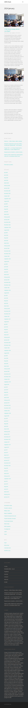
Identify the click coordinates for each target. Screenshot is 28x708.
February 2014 (7, 494)
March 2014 (6, 491)
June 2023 (6, 266)
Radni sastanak (7, 526)
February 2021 (7, 337)
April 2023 (6, 272)
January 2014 (6, 497)
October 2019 (6, 379)
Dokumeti (6, 574)
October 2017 (6, 442)
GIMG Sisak (7, 2)
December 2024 (7, 222)
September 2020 (7, 350)
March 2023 (6, 274)
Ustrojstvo (6, 576)
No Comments (18, 32)
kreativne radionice (8, 508)
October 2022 (6, 287)
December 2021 (7, 311)
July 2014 (6, 481)
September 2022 (7, 290)
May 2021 (6, 329)
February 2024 (7, 245)
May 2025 (6, 209)
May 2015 (6, 468)
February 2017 (7, 457)
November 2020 (7, 345)
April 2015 (6, 470)
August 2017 (6, 447)
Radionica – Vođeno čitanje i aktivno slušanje (13, 141)
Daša (8, 32)
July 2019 (6, 387)
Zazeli (5, 534)
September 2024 (7, 227)
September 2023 (7, 258)
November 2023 (7, 253)
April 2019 (6, 395)
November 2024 (7, 224)
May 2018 (6, 423)
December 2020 (7, 342)
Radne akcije (6, 523)
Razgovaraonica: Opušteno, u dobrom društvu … (13, 152)
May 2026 (6, 177)
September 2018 (7, 413)
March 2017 (6, 455)
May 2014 (6, 486)
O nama (5, 566)
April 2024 (6, 240)
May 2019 (6, 392)
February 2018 (7, 431)
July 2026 (6, 172)
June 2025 (6, 206)
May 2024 (6, 237)
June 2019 (6, 389)
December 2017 (7, 436)
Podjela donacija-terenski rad (10, 515)
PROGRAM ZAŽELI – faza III (9, 569)
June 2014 (6, 483)
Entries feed (6, 545)
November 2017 (7, 439)
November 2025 (7, 193)
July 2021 (6, 324)
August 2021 (6, 321)
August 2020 (6, 353)
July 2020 (6, 355)
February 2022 (7, 308)
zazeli (5, 531)
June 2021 (6, 326)
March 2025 (6, 214)
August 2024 (6, 230)
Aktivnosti (6, 579)
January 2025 (6, 219)
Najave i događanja (12, 32)
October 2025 (6, 196)
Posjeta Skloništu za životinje (10, 518)
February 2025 (7, 217)
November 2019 (7, 376)
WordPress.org (7, 550)
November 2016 (7, 465)
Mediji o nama (7, 510)
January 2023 (6, 279)
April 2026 (6, 180)
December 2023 (7, 251)
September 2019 (7, 381)
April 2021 (6, 332)
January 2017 (6, 460)
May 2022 (6, 300)
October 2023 (6, 256)
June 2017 (6, 452)
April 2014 (6, 489)
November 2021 (7, 313)
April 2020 (6, 363)
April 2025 (6, 211)
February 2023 (7, 277)
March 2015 (6, 473)
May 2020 (6, 360)
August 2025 (6, 201)
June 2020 (6, 358)
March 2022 (6, 306)
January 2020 (6, 371)
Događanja (6, 571)
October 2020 (6, 347)
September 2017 (7, 444)
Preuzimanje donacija (8, 521)
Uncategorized (7, 529)
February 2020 (7, 368)
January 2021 (6, 340)
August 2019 (6, 384)
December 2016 (7, 463)
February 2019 (7, 400)
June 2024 (6, 235)
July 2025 (6, 203)
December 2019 (7, 374)
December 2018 (7, 405)
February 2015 (7, 476)
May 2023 (6, 269)
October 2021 (6, 316)
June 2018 (6, 421)
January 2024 (6, 248)
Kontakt (5, 582)
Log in (5, 542)
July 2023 (6, 264)
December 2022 (7, 282)
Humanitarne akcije (8, 505)
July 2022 (6, 295)
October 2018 (6, 410)
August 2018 (6, 415)
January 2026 (6, 188)
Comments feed (7, 547)
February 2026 (7, 185)
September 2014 (7, 478)
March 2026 (6, 183)
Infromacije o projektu (8, 164)
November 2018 (7, 408)
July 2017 (6, 449)
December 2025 (7, 190)
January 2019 (6, 402)
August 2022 (6, 292)
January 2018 (6, 434)
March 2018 (6, 429)
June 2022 (6, 298)
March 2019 (6, 397)
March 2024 (6, 243)
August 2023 (6, 261)
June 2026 (6, 175)
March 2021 (6, 334)
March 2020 (6, 366)
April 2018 (6, 426)
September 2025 (7, 198)
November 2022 (7, 285)
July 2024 (6, 232)
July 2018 (6, 418)
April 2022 (6, 303)
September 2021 (7, 319)
